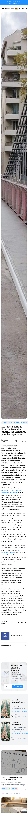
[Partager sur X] (16, 441)
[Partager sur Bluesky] (25, 441)
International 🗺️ (6, 788)
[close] (26, 2)
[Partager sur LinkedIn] (19, 441)
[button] (19, 8)
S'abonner (19, 686)
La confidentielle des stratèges (10, 422)
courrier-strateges (16, 635)
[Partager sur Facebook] (13, 441)
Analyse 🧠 (14, 788)
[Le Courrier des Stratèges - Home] (9, 8)
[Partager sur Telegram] (22, 441)
